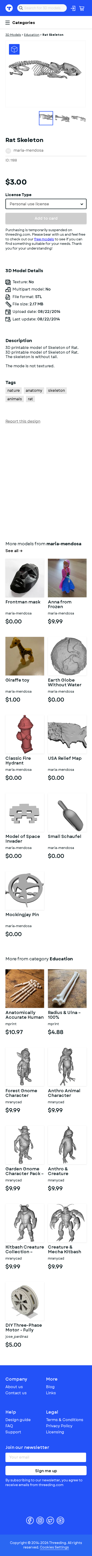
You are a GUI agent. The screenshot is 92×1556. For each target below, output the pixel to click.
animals (14, 399)
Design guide (18, 1420)
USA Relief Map (65, 758)
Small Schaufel (64, 837)
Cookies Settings (54, 1547)
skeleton (56, 390)
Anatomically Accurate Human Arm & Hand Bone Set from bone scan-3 (24, 1015)
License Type (18, 195)
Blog (50, 1387)
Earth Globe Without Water (65, 682)
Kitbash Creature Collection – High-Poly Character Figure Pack (24, 1249)
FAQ (9, 1426)
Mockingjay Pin (22, 915)
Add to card (46, 218)
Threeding (9, 8)
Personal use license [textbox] (29, 204)
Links (51, 1393)
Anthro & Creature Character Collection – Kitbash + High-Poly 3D (65, 1171)
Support (13, 1432)
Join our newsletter (27, 1447)
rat (30, 399)
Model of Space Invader (22, 839)
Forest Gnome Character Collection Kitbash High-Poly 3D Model (21, 1093)
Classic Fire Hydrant (18, 761)
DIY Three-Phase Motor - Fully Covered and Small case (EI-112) (23, 1328)
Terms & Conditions (64, 1420)
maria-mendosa (28, 150)
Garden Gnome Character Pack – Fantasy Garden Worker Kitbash (24, 1171)
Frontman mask (22, 602)
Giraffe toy (17, 680)
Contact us (16, 1393)
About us (14, 1387)
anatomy (34, 390)
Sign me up (46, 1471)
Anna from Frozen (59, 604)
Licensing (55, 1432)
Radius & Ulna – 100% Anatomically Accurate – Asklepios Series (66, 1015)
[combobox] (46, 204)
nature (13, 390)
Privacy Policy (59, 1426)
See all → (14, 551)
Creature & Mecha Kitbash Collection (64, 1249)
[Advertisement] (46, 481)
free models (44, 239)
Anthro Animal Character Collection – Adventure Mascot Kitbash (65, 1093)
